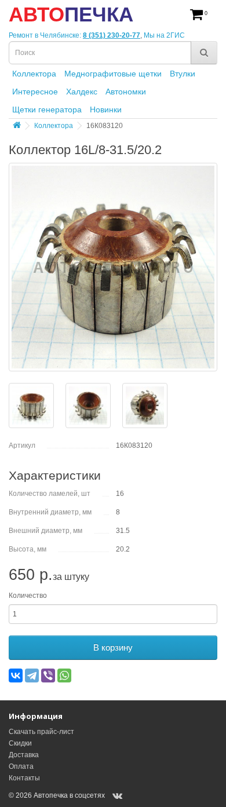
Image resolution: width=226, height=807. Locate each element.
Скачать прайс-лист (41, 732)
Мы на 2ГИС (164, 35)
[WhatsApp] (64, 675)
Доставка (24, 755)
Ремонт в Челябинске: (46, 35)
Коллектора (53, 126)
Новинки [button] (106, 109)
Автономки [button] (125, 91)
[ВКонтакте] (16, 675)
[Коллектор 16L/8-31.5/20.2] (113, 267)
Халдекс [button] (81, 91)
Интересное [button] (35, 91)
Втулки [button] (182, 73)
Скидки (20, 743)
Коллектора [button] (34, 73)
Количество (28, 595)
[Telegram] (32, 675)
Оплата (21, 766)
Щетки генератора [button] (47, 109)
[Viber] (48, 675)
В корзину (113, 647)
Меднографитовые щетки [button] (113, 73)
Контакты (24, 778)
